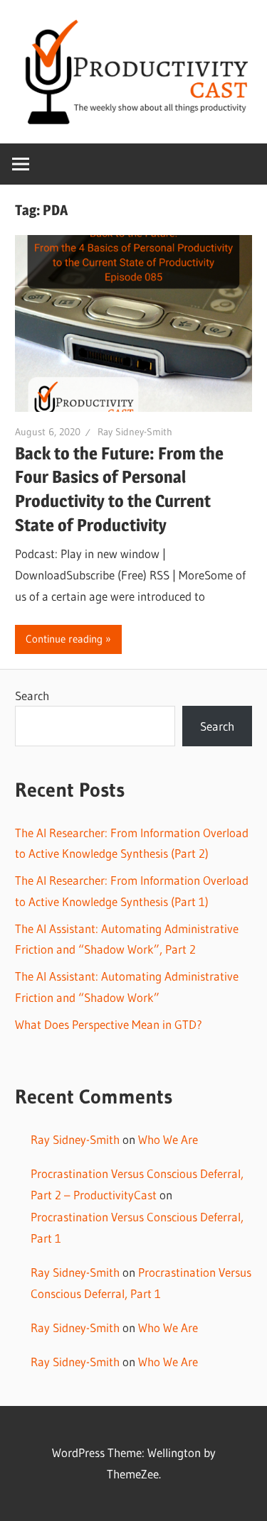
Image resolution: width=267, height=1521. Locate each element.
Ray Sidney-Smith (135, 431)
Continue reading (64, 638)
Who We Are (168, 1139)
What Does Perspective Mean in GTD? (108, 1024)
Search (32, 695)
